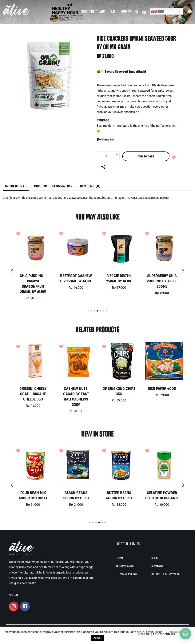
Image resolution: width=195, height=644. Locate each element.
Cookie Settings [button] (178, 632)
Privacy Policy (126, 574)
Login (189, 11)
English (160, 11)
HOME (84, 11)
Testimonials (125, 566)
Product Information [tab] (53, 186)
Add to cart (146, 156)
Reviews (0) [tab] (90, 186)
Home (120, 558)
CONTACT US (126, 11)
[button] (182, 270)
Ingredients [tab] (16, 186)
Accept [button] (97, 637)
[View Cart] (144, 11)
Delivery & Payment (166, 574)
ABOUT (102, 11)
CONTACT (157, 566)
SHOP (91, 11)
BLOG (113, 11)
